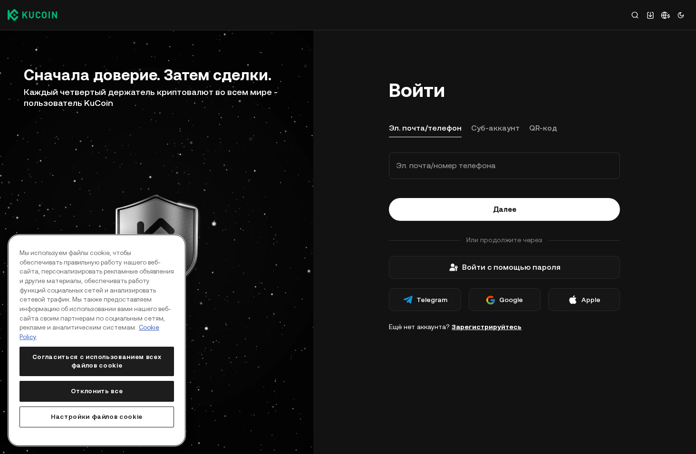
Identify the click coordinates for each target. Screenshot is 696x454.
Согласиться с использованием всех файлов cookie (97, 361)
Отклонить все (97, 391)
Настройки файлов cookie (97, 416)
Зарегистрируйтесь (487, 327)
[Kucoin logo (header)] (32, 14)
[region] (97, 340)
